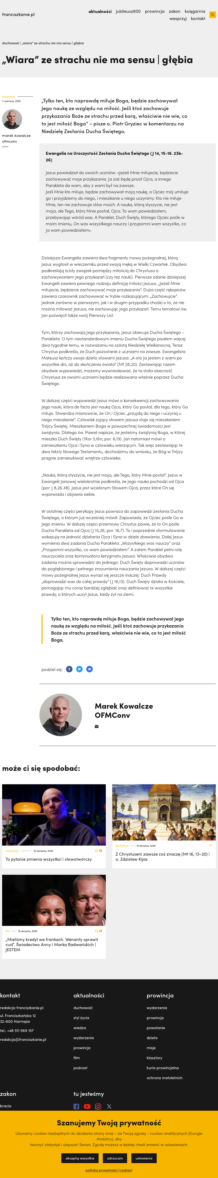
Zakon (175, 11)
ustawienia (144, 1158)
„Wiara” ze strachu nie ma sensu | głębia (53, 43)
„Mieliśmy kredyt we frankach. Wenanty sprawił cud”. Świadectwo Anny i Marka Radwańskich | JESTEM (52, 944)
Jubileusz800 (128, 11)
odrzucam (115, 1158)
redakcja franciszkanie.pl (21, 1007)
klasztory (154, 1057)
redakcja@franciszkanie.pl (23, 1039)
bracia (5, 1105)
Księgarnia (195, 11)
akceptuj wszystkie (80, 1158)
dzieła (152, 1037)
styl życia (81, 1017)
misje (151, 1047)
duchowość (11, 43)
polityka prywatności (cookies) (109, 1170)
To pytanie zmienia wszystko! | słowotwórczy (49, 859)
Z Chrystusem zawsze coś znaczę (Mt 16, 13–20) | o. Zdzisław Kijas (163, 856)
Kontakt (198, 18)
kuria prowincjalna (163, 1067)
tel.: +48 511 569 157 (17, 1030)
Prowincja (155, 11)
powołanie (156, 1027)
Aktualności (100, 11)
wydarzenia (83, 1037)
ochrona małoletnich (164, 1077)
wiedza (79, 1027)
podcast (80, 1067)
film (8, 931)
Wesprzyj (178, 18)
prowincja (81, 1047)
